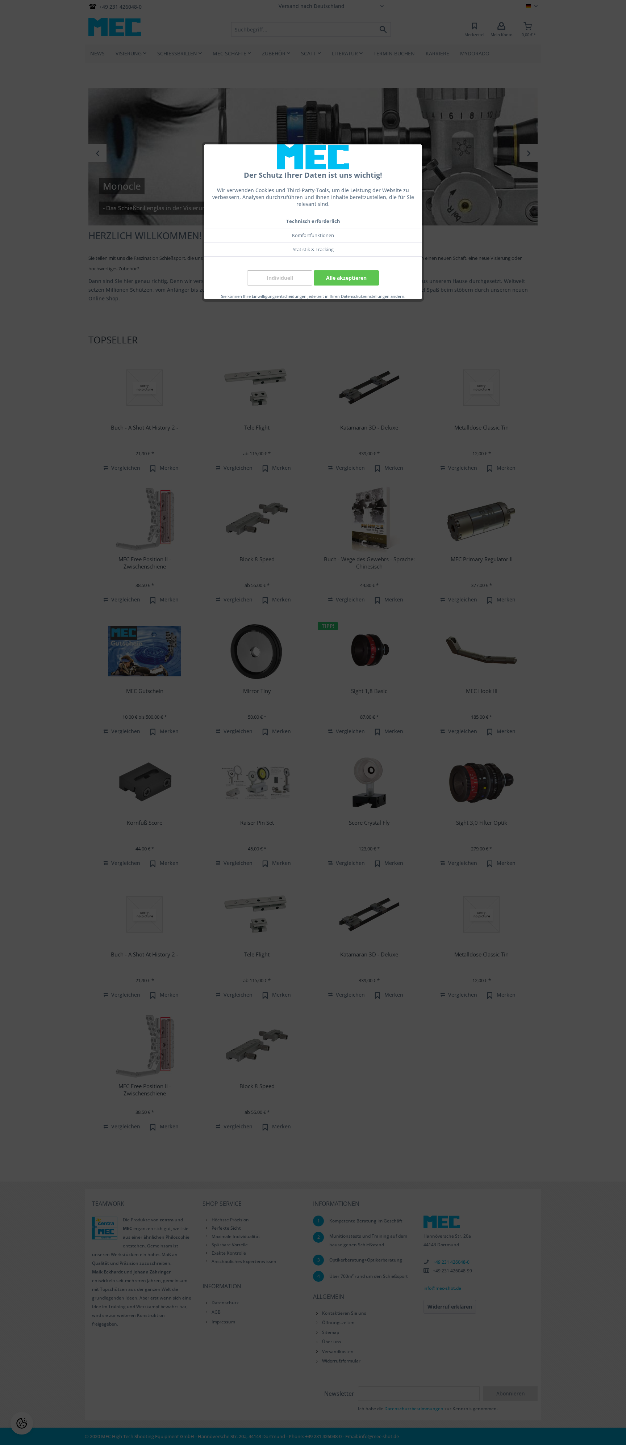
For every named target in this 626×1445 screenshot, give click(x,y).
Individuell (280, 277)
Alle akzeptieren (346, 277)
